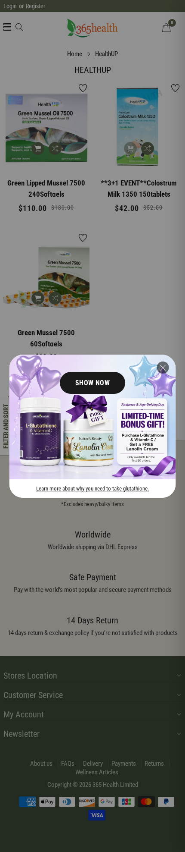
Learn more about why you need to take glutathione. (92, 488)
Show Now (92, 383)
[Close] (163, 368)
